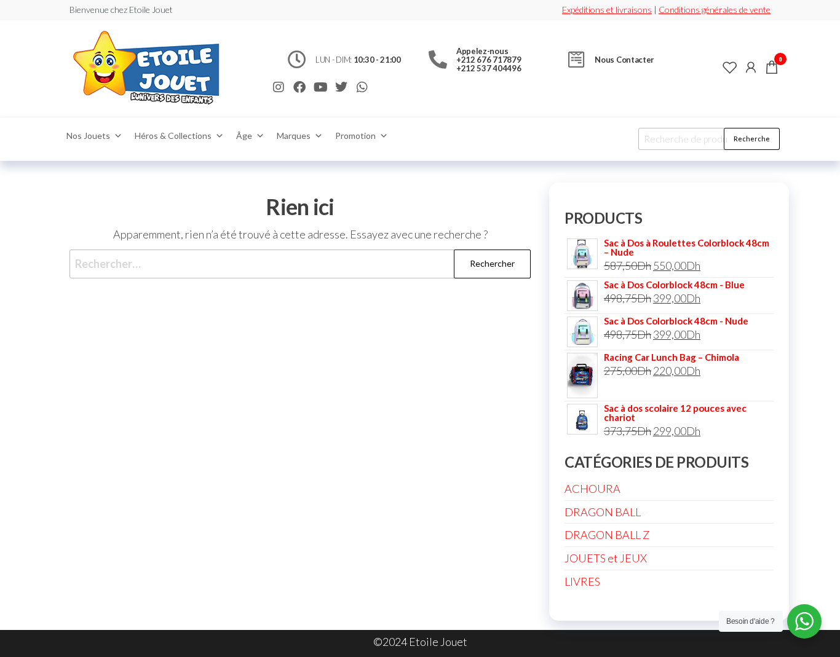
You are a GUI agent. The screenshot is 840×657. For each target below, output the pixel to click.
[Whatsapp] (362, 87)
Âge (244, 135)
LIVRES (582, 581)
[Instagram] (278, 87)
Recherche (752, 139)
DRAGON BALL (603, 512)
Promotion (355, 135)
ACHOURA (592, 488)
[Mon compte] (751, 67)
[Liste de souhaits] (730, 67)
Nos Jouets (88, 135)
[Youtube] (320, 87)
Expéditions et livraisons (607, 9)
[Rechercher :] (300, 264)
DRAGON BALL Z (607, 534)
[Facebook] (299, 87)
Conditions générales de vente (715, 9)
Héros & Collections (173, 135)
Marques (294, 135)
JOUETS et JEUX (606, 558)
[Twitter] (341, 87)
